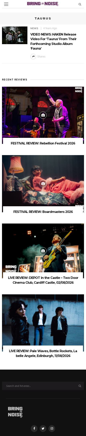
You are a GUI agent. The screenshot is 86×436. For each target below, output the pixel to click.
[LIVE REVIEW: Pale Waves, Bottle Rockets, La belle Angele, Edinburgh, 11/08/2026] (43, 322)
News (34, 28)
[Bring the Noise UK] (15, 412)
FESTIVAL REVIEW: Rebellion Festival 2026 (43, 143)
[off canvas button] (6, 4)
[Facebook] (34, 428)
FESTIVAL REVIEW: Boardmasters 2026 (43, 212)
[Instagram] (51, 428)
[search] (80, 4)
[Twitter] (43, 428)
